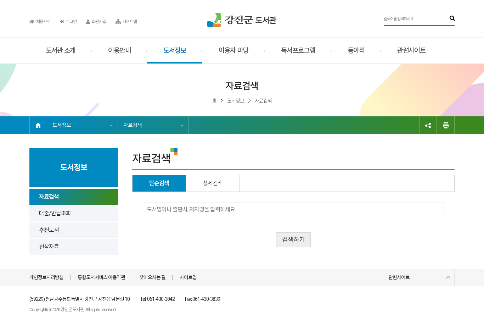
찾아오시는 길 (152, 277)
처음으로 (42, 21)
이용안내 (119, 50)
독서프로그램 (298, 50)
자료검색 (132, 125)
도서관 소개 (60, 50)
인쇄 (446, 125)
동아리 (356, 50)
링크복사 (428, 125)
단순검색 (159, 183)
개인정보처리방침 (46, 277)
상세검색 (213, 183)
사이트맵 (129, 21)
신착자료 (49, 246)
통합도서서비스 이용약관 (101, 277)
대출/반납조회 (55, 213)
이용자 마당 (233, 50)
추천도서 (49, 230)
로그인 (71, 21)
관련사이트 (411, 50)
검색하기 (293, 239)
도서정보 (174, 50)
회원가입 (98, 21)
